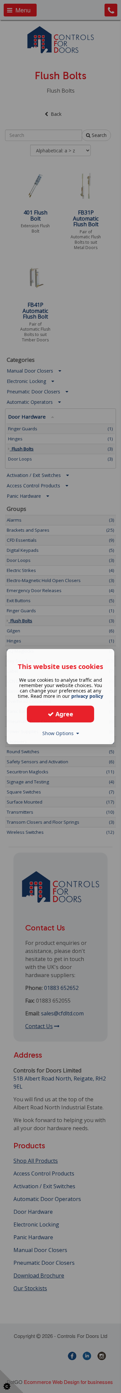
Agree (63, 714)
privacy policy (87, 696)
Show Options (59, 733)
